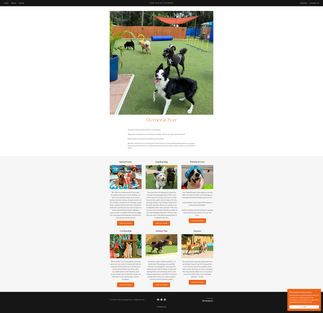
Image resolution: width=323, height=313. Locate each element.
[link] (161, 3)
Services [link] (303, 3)
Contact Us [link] (314, 3)
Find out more (126, 223)
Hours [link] (21, 3)
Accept (304, 307)
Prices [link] (13, 3)
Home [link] (6, 3)
